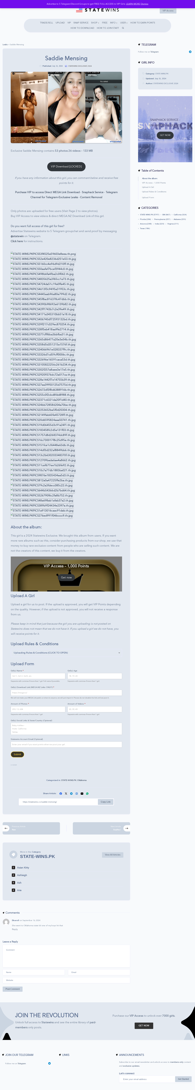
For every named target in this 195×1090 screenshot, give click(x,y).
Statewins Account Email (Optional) (27, 739)
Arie (19, 890)
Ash (19, 882)
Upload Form (148, 197)
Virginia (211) (173, 224)
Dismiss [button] (144, 4)
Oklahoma (81, 780)
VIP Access (168, 11)
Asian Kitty (23, 867)
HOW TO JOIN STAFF (108, 28)
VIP (69, 23)
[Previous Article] (31, 828)
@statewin (17, 236)
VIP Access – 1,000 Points (154, 183)
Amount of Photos (20, 704)
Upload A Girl (148, 187)
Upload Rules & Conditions (154, 191)
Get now (66, 577)
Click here (17, 241)
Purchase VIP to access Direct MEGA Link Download (47, 192)
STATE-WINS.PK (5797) (149, 215)
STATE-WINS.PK (68, 780)
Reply (15, 929)
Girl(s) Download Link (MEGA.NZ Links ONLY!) (32, 687)
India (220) (159, 224)
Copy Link (105, 802)
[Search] (123, 28)
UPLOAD (60, 23)
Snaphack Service (93, 192)
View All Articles (112, 855)
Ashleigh (22, 875)
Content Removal (91, 197)
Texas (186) (145, 228)
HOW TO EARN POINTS (142, 23)
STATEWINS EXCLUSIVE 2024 (165, 83)
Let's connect (126, 1073)
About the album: (150, 178)
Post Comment (13, 989)
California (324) (180, 215)
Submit (17, 754)
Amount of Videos (76, 704)
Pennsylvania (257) (162, 219)
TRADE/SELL (46, 23)
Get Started (183, 1079)
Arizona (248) (146, 224)
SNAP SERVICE (80, 23)
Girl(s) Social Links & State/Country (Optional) (31, 720)
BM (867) (166, 215)
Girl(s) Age (72, 670)
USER (123, 23)
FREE (104, 23)
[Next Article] (101, 828)
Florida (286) (145, 219)
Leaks (5, 44)
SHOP (94, 23)
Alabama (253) (180, 219)
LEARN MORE (133, 4)
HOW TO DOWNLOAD (82, 28)
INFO (112, 23)
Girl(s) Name (17, 670)
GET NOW (165, 135)
